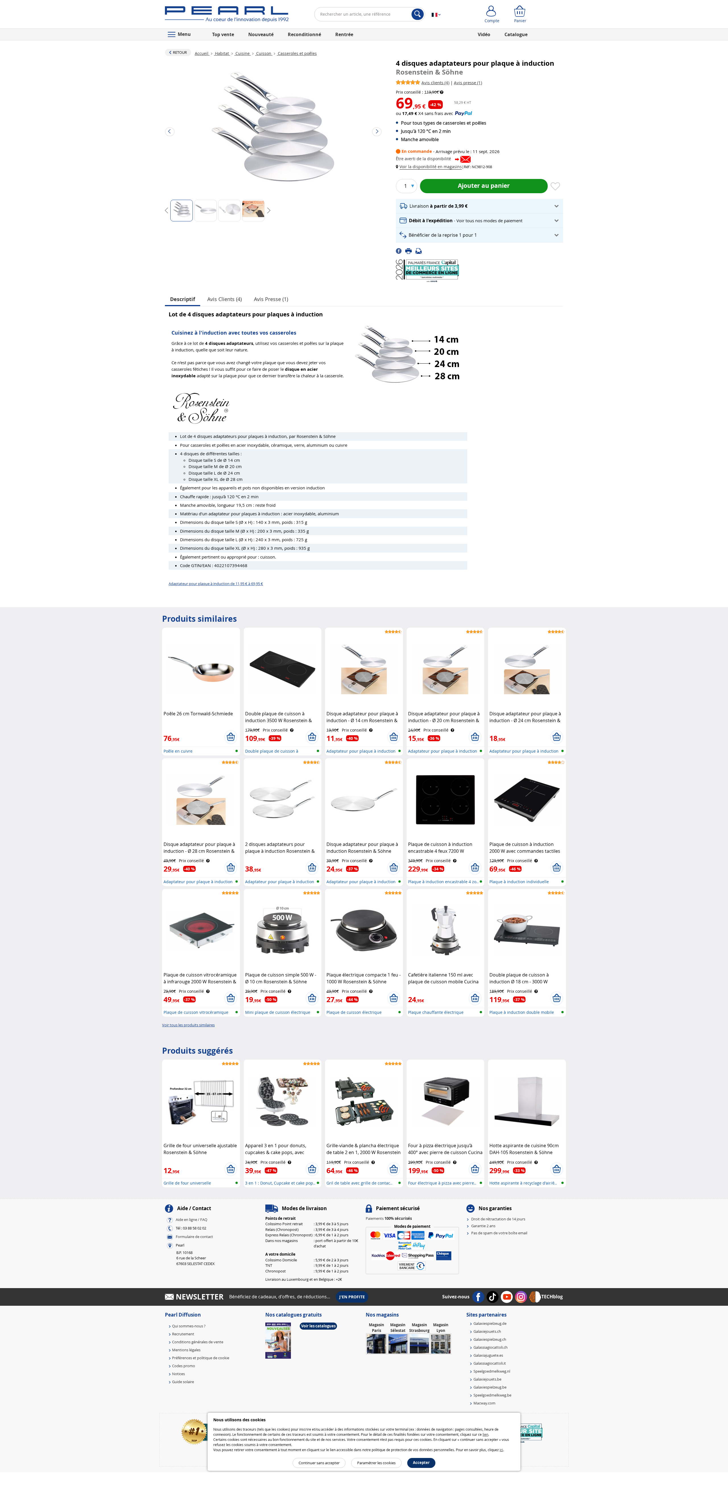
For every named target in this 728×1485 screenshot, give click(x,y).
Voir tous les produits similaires (188, 1024)
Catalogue (516, 34)
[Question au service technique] (420, 250)
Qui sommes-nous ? (189, 1326)
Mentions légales (186, 1349)
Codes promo (183, 1365)
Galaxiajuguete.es (488, 1355)
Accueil (202, 53)
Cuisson (263, 53)
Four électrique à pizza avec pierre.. (442, 1183)
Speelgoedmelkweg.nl (491, 1371)
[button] (430, 167)
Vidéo (484, 34)
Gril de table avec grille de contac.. (359, 1183)
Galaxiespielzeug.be (489, 1387)
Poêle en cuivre (178, 751)
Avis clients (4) (224, 299)
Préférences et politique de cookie (200, 1357)
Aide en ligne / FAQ (191, 1219)
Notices (178, 1373)
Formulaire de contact (194, 1236)
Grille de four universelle (187, 1183)
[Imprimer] (410, 250)
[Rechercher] (417, 14)
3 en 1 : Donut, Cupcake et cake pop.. (280, 1183)
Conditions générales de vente (197, 1341)
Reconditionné (304, 34)
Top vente (223, 34)
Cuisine (242, 53)
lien (485, 1434)
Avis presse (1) (271, 299)
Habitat (222, 53)
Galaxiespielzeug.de (489, 1323)
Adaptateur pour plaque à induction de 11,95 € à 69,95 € (216, 583)
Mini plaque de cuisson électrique (277, 1012)
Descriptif (182, 299)
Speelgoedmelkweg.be (492, 1395)
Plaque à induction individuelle (519, 881)
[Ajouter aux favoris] (555, 186)
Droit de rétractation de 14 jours (498, 1219)
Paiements (389, 1218)
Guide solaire (183, 1381)
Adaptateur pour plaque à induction (361, 751)
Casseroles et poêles (297, 53)
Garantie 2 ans (483, 1225)
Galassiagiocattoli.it (489, 1363)
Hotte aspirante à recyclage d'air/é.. (523, 1183)
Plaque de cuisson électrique (354, 1012)
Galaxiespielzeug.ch (489, 1339)
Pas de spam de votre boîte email (499, 1232)
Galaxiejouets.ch (487, 1331)
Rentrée (344, 34)
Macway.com (484, 1403)
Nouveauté (261, 34)
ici (501, 1449)
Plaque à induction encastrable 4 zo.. (443, 881)
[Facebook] (400, 250)
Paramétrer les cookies (376, 1462)
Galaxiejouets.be (487, 1379)
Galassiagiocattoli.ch (490, 1347)
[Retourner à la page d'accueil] (227, 15)
